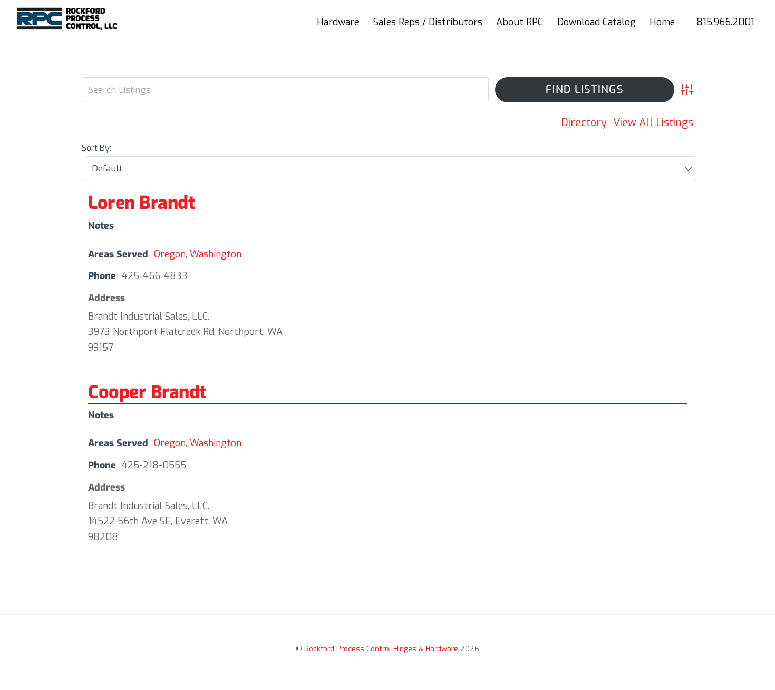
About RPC (519, 22)
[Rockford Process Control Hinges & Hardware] (68, 26)
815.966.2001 (725, 22)
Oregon (170, 254)
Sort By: (96, 148)
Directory (584, 123)
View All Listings (653, 123)
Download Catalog (596, 22)
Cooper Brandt (147, 392)
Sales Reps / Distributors (427, 22)
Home (662, 22)
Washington (215, 254)
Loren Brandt (141, 203)
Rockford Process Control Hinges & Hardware (381, 649)
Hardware (338, 22)
